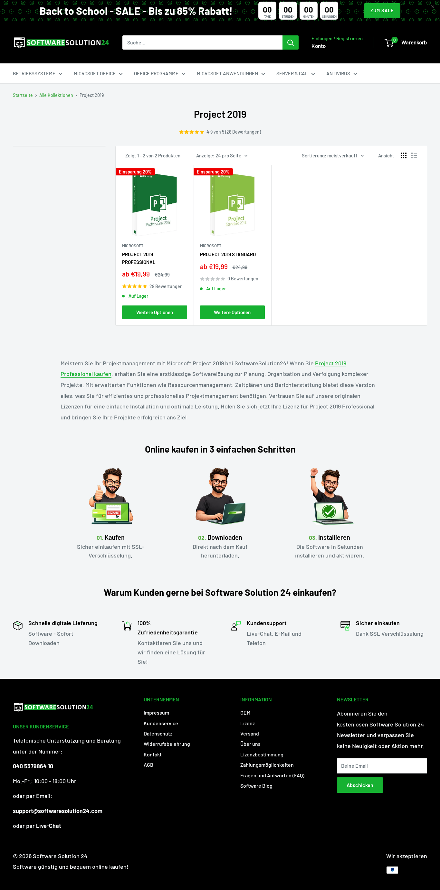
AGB (148, 765)
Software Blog (256, 785)
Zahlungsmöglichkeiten (267, 765)
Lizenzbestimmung (261, 754)
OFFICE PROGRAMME (156, 73)
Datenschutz (158, 733)
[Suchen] (290, 42)
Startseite (23, 95)
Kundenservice (161, 723)
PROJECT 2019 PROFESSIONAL (139, 258)
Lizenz (247, 723)
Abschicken (360, 785)
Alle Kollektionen (56, 95)
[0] (389, 43)
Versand (249, 733)
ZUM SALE (382, 10)
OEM (245, 712)
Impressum (156, 712)
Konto (318, 45)
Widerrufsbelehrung (167, 744)
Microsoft (132, 245)
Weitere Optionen (154, 312)
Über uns (250, 744)
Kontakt (153, 754)
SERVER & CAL (292, 73)
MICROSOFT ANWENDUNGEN (227, 73)
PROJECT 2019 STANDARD (228, 254)
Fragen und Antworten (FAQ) (272, 775)
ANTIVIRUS (338, 73)
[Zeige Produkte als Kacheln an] (404, 155)
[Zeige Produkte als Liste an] (414, 155)
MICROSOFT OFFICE (95, 73)
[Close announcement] (432, 7)
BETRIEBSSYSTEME (34, 73)
